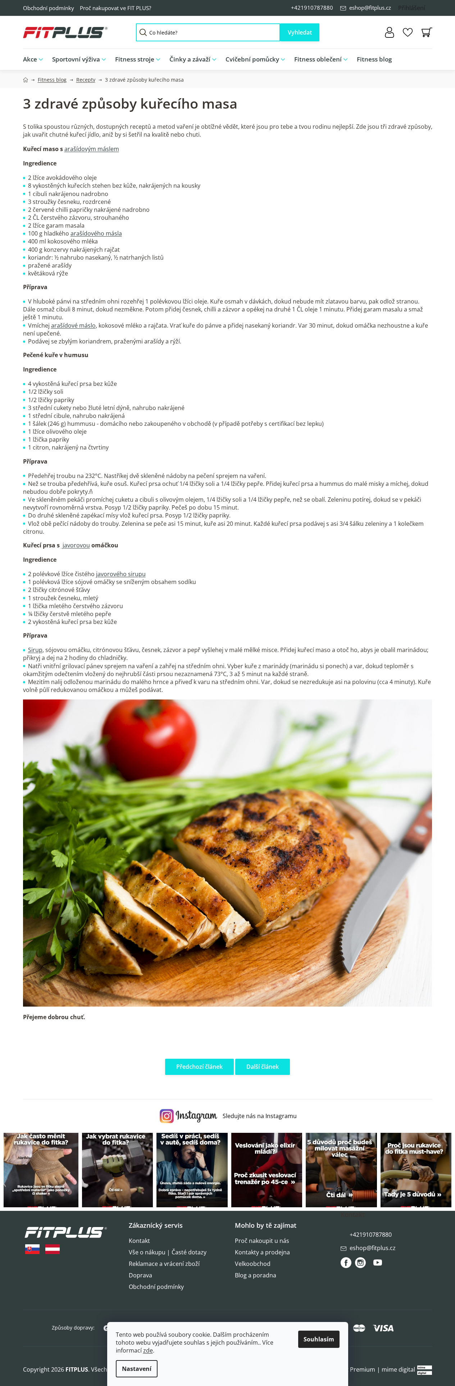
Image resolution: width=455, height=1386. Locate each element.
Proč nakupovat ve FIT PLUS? (115, 8)
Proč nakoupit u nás (262, 1241)
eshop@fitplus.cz (370, 7)
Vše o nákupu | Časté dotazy (167, 1252)
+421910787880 (312, 7)
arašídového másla (96, 233)
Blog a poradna (255, 1275)
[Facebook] (346, 1262)
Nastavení (136, 1369)
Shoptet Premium (351, 1369)
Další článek (262, 1067)
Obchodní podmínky (48, 8)
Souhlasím (319, 1339)
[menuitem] (35, 59)
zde (148, 1350)
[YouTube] (377, 1265)
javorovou (75, 545)
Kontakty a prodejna (262, 1252)
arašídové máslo (73, 325)
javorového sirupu (121, 574)
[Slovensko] (32, 1249)
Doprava (140, 1275)
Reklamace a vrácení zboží (164, 1264)
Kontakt (139, 1241)
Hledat (299, 32)
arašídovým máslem (91, 149)
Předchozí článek (199, 1067)
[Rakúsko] (52, 1249)
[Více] (421, 58)
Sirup (35, 650)
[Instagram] (360, 1262)
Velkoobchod (252, 1264)
